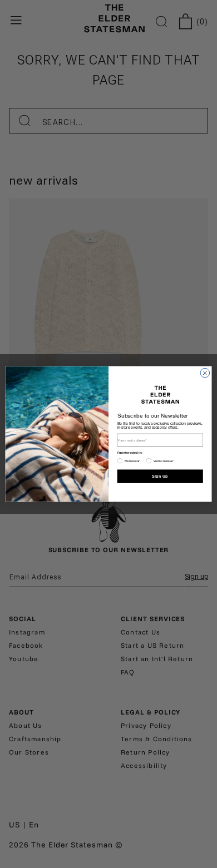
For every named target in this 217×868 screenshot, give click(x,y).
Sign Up (160, 476)
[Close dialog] (205, 373)
